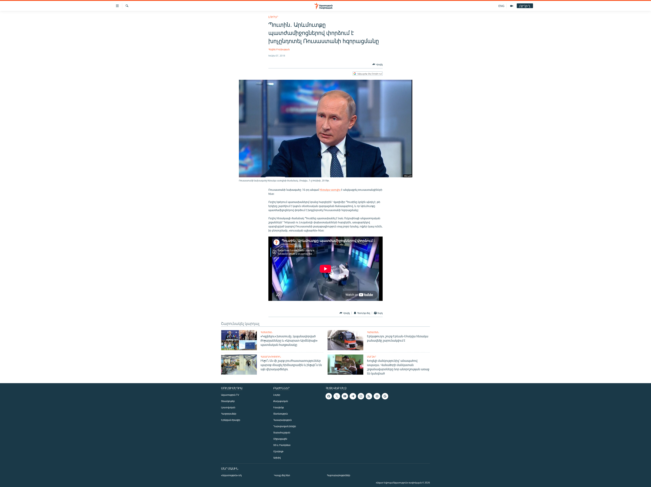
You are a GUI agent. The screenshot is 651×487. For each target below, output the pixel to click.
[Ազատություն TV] (512, 5)
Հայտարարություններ (338, 475)
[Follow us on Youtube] (345, 396)
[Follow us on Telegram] (353, 396)
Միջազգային (280, 438)
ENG (501, 5)
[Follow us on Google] (385, 396)
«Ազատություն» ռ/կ (231, 475)
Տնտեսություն (280, 413)
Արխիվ (277, 457)
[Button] (377, 64)
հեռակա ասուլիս (330, 189)
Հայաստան (266, 332)
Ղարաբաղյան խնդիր (284, 426)
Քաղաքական (280, 401)
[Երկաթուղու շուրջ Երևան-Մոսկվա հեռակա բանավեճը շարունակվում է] (345, 340)
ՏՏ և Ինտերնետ (282, 445)
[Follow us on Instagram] (361, 396)
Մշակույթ (278, 451)
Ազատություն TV (230, 394)
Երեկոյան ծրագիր (230, 419)
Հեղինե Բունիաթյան (279, 49)
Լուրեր (273, 16)
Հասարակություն (271, 356)
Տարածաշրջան (281, 432)
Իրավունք (278, 407)
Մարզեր (371, 356)
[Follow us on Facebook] (329, 396)
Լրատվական (228, 407)
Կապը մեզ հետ (282, 475)
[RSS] (369, 396)
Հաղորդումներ (228, 413)
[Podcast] (377, 396)
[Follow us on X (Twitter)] (336, 396)
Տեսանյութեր (228, 401)
